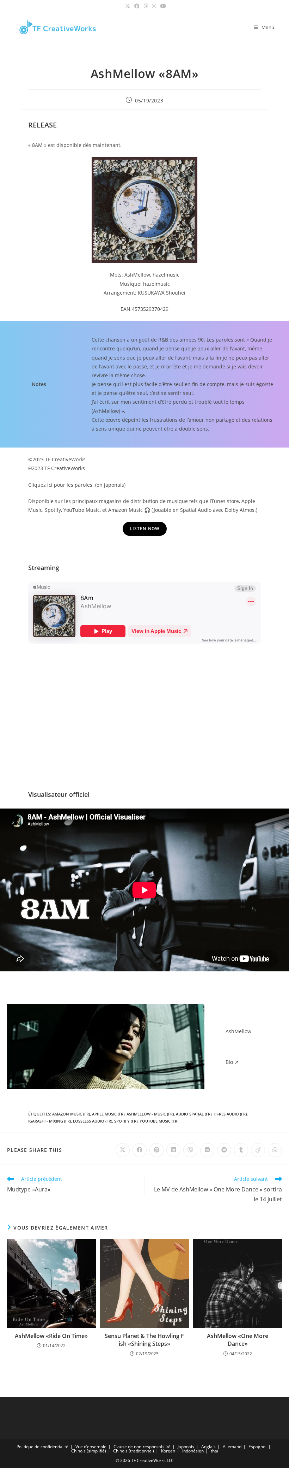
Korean (168, 1451)
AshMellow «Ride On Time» (51, 1336)
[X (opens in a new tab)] (127, 6)
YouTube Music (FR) (159, 1121)
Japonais (186, 1447)
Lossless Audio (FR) (92, 1121)
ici (50, 484)
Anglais (208, 1447)
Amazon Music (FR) (71, 1114)
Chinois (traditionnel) (133, 1451)
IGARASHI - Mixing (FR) (49, 1121)
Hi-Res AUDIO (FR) (230, 1114)
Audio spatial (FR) (193, 1114)
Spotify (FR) (125, 1121)
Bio (229, 1062)
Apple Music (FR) (108, 1114)
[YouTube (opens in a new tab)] (162, 6)
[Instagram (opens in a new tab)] (154, 6)
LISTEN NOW (145, 529)
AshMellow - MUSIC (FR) (150, 1114)
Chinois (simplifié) (88, 1451)
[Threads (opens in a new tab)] (145, 6)
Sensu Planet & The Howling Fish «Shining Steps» (144, 1340)
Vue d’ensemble (90, 1447)
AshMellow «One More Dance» (237, 1340)
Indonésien (193, 1451)
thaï (214, 1451)
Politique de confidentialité (42, 1447)
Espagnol (257, 1447)
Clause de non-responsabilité (142, 1447)
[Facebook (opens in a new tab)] (136, 6)
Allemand (232, 1447)
